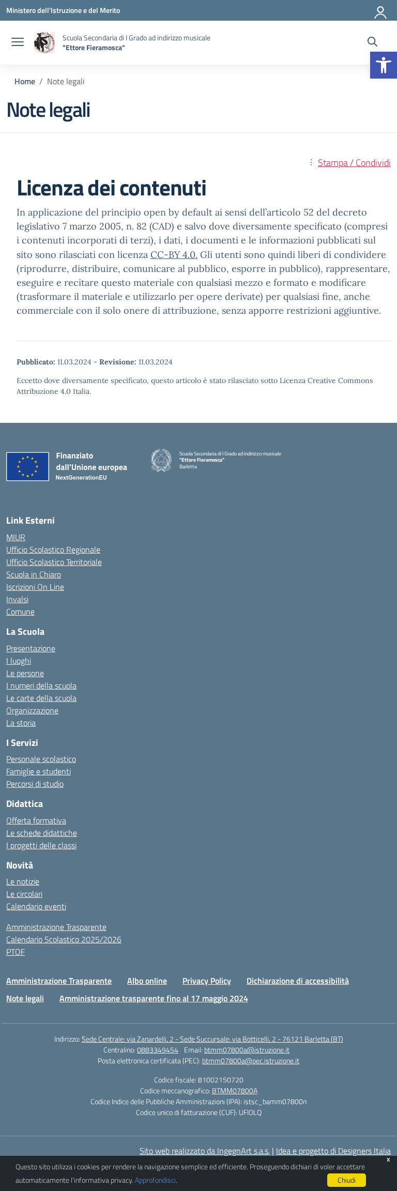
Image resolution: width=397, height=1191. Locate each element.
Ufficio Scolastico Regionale (53, 549)
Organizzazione (32, 710)
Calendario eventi (36, 906)
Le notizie (22, 881)
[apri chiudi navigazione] (17, 43)
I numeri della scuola (41, 685)
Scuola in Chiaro (33, 574)
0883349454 (157, 1049)
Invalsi (17, 599)
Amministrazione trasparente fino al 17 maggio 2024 (153, 998)
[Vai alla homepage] (44, 42)
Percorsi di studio (35, 783)
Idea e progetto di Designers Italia (333, 1150)
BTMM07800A (234, 1090)
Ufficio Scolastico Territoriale (54, 562)
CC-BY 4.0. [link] (173, 255)
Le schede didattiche (41, 833)
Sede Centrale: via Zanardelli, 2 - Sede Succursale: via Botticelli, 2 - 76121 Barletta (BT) (212, 1038)
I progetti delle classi (41, 845)
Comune (20, 611)
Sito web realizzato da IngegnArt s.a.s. (205, 1150)
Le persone (25, 673)
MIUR (15, 537)
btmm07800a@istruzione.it (246, 1049)
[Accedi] (381, 10)
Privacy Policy (206, 980)
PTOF (15, 951)
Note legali (25, 998)
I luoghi (18, 660)
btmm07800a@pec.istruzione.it (250, 1060)
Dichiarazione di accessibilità (298, 980)
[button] (383, 65)
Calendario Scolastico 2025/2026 (63, 939)
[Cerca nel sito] (372, 43)
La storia (21, 722)
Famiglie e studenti (38, 771)
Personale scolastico (41, 759)
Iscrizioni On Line (35, 587)
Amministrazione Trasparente (56, 927)
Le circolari (24, 894)
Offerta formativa (36, 820)
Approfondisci (155, 1179)
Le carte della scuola (41, 698)
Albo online (147, 980)
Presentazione (30, 648)
